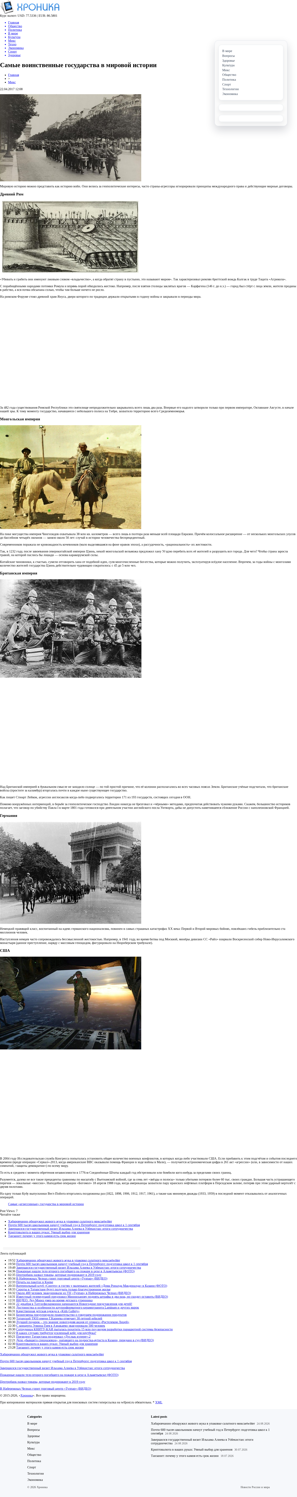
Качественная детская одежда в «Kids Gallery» (48, 1311)
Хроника (26, 1395)
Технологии (35, 1473)
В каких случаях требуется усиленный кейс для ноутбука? (56, 1333)
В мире (32, 1423)
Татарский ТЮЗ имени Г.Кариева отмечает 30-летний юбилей (59, 1318)
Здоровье (33, 1436)
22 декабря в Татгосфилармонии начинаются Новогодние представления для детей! (74, 1304)
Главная (13, 75)
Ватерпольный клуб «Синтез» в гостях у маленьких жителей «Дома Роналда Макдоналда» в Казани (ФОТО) (91, 1285)
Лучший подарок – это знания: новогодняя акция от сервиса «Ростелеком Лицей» (72, 1322)
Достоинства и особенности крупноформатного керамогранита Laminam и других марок (77, 1307)
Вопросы (33, 1429)
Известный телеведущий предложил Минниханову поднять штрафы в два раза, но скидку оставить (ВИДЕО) (92, 1296)
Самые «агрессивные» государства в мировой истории (46, 1204)
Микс (12, 82)
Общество (34, 1454)
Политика (34, 1461)
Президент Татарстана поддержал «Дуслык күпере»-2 (53, 1336)
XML (158, 1402)
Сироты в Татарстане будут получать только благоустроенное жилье (63, 1289)
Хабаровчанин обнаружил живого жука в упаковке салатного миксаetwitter (60, 1221)
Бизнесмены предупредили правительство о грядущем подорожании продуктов (71, 1314)
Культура (33, 1442)
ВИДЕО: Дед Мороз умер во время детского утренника (54, 1300)
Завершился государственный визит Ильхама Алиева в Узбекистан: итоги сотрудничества (70, 1228)
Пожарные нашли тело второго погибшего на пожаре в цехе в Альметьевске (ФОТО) (75, 1271)
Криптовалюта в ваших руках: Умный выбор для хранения (49, 1232)
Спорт (31, 1467)
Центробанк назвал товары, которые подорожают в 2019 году (58, 1275)
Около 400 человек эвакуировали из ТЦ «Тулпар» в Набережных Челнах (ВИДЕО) (73, 1293)
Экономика (35, 1479)
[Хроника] (29, 13)
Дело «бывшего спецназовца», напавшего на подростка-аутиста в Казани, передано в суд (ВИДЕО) (85, 1340)
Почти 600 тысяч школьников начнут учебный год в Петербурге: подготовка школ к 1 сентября (74, 1225)
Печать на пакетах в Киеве (34, 1282)
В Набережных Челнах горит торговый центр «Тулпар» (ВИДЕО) (61, 1278)
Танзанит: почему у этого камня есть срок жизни (42, 1236)
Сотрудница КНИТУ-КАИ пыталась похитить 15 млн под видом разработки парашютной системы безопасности (94, 1329)
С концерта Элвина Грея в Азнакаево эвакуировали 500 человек (60, 1325)
